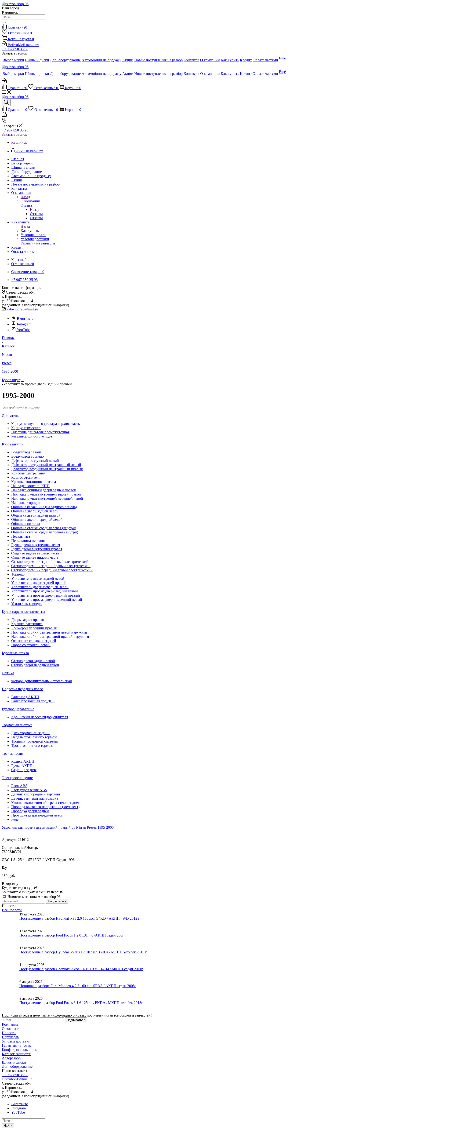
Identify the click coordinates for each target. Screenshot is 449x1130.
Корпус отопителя (25, 477)
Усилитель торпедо (26, 604)
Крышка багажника (27, 624)
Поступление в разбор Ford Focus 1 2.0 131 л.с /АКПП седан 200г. (71, 935)
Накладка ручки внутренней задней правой (46, 494)
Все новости (12, 910)
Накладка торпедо (25, 503)
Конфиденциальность (19, 1050)
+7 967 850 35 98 (15, 49)
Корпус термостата (26, 428)
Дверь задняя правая (27, 620)
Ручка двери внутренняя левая (35, 545)
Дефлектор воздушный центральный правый (47, 469)
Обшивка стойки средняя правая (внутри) (44, 532)
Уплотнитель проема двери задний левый (44, 591)
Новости (9, 1033)
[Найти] (4, 22)
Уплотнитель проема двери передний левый (46, 599)
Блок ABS (19, 786)
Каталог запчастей (16, 1054)
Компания (10, 1024)
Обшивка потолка (25, 524)
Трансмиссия (12, 753)
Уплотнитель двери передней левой (40, 587)
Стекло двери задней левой (33, 661)
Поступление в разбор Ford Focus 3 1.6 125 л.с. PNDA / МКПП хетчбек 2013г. (81, 1003)
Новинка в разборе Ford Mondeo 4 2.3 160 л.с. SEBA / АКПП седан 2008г (77, 986)
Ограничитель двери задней (33, 641)
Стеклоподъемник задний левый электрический (49, 562)
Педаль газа (20, 536)
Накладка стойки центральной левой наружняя (49, 632)
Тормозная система (17, 725)
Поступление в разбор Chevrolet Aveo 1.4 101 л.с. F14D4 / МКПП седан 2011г (81, 969)
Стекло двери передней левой (35, 665)
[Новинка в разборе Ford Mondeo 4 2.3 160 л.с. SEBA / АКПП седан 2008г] (10, 988)
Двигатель (10, 416)
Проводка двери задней (30, 811)
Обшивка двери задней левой (34, 511)
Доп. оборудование (17, 1066)
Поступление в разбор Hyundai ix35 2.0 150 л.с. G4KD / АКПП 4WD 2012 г (79, 918)
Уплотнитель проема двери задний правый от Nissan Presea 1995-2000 (58, 827)
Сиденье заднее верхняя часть (35, 553)
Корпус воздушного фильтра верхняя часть (45, 424)
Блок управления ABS (29, 790)
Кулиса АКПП (22, 761)
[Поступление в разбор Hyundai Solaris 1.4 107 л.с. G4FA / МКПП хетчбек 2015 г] (10, 954)
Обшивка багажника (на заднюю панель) (44, 507)
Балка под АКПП (25, 697)
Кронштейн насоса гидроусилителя (39, 717)
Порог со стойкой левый (31, 645)
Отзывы (36, 214)
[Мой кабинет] (4, 82)
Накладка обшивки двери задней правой (43, 490)
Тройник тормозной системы (34, 741)
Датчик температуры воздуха (34, 798)
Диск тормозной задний (30, 733)
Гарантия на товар (16, 1045)
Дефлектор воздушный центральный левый (46, 465)
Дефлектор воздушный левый (35, 461)
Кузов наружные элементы (23, 612)
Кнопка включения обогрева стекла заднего (46, 803)
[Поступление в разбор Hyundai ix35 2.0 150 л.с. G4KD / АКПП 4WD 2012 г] (10, 920)
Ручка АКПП (22, 766)
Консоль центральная (28, 473)
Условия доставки (16, 1041)
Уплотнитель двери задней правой (38, 583)
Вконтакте (25, 319)
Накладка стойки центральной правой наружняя (50, 636)
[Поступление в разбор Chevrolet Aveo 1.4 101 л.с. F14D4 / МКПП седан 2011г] (10, 971)
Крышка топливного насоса (33, 482)
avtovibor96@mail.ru (22, 309)
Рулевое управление (18, 709)
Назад (25, 197)
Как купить (30, 231)
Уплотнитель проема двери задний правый (45, 595)
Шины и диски (14, 1062)
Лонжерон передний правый (34, 628)
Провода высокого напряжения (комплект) (45, 807)
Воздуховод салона (26, 452)
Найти (8, 1125)
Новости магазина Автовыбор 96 (34, 897)
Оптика (8, 673)
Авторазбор (11, 1058)
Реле (14, 819)
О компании (30, 201)
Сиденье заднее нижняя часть (34, 557)
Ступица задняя (23, 770)
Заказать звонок (14, 134)
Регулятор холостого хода (31, 436)
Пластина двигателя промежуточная (40, 432)
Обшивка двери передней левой (37, 519)
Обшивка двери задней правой (36, 515)
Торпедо (18, 574)
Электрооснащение (17, 778)
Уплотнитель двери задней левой (37, 578)
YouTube (23, 330)
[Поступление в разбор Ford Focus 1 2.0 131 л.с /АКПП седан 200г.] (10, 937)
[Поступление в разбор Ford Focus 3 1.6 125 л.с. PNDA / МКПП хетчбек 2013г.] (10, 1004)
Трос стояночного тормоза (32, 745)
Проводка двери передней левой (37, 815)
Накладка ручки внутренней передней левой (47, 498)
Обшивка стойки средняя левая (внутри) (43, 528)
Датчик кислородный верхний (35, 794)
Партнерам (10, 1037)
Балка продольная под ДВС (33, 701)
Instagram (24, 324)
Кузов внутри (13, 444)
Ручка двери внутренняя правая (36, 549)
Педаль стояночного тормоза (34, 737)
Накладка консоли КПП (30, 486)
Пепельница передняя (28, 541)
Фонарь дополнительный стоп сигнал (41, 681)
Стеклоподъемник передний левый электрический (52, 570)
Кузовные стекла (15, 653)
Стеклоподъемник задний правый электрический (51, 566)
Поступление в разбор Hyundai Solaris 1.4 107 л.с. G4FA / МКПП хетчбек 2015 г (83, 952)
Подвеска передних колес (22, 689)
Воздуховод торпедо (27, 456)
